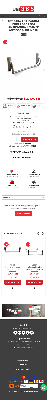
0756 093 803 (24, 345)
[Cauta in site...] (44, 16)
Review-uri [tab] (8, 197)
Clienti (22, 365)
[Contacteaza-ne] (33, 16)
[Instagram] (32, 333)
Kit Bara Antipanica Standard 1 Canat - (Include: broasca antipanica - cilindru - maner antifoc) (12, 268)
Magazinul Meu (22, 360)
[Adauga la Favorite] (12, 288)
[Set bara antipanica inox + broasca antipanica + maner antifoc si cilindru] (23, 67)
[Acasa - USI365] (23, 9)
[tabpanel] (23, 67)
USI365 (12, 265)
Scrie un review (23, 213)
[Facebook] (15, 333)
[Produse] (3, 16)
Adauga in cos (29, 139)
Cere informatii (23, 157)
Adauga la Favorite (22, 152)
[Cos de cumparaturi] (39, 16)
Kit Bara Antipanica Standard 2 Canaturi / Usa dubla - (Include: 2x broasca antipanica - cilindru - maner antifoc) (34, 268)
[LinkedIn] (23, 333)
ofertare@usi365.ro (25, 348)
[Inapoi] (1, 21)
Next (43, 69)
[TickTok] (28, 333)
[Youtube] (19, 333)
